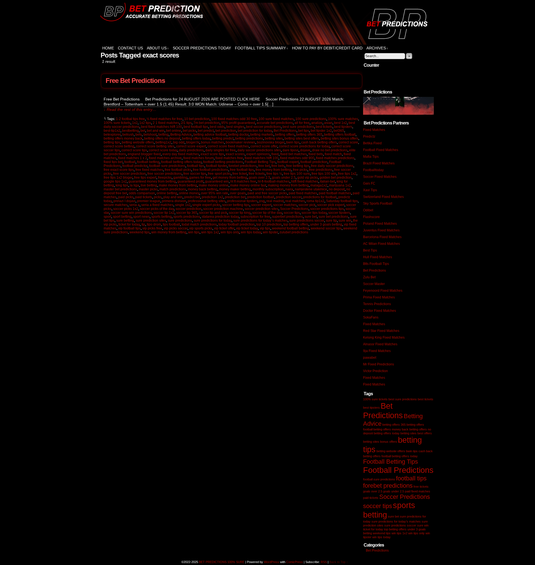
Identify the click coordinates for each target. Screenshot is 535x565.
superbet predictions (287, 217)
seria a (134, 205)
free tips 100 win (324, 174)
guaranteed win (217, 181)
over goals (238, 193)
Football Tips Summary (261, 48)
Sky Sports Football (377, 203)
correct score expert (191, 146)
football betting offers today (181, 162)
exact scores (235, 154)
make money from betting (178, 185)
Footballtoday (373, 170)
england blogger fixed (144, 154)
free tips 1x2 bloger (118, 177)
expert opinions (258, 154)
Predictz (369, 136)
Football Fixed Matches (380, 150)
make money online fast (248, 185)
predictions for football (320, 197)
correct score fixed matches (228, 146)
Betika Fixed (372, 143)
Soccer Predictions (294, 209)
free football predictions (210, 170)
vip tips (265, 228)
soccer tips (292, 213)
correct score (348, 142)
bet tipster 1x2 (321, 131)
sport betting (122, 217)
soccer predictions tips (327, 209)
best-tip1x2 (112, 131)
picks (158, 197)
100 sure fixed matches (276, 119)
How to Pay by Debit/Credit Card (327, 48)
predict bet (192, 197)
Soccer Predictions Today (202, 48)
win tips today (251, 232)
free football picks (178, 170)
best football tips (196, 127)
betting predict (223, 138)
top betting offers (295, 224)
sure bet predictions (333, 217)
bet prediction (225, 131)
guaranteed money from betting (152, 181)
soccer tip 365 (186, 213)
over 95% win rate (214, 193)
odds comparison (142, 193)
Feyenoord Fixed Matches (382, 291)
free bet (264, 166)
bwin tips (293, 142)
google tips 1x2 (115, 181)
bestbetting (130, 131)
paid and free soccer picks (267, 193)
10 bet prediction (197, 119)
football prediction (313, 162)
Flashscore (371, 217)
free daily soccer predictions (332, 166)
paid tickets (143, 197)
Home (108, 48)
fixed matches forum (198, 158)
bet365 (339, 131)
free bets (277, 166)
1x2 (135, 123)
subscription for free (255, 217)
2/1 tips (186, 123)
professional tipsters (242, 201)
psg (262, 201)
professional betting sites (206, 201)
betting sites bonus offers (339, 138)
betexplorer (112, 135)
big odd (178, 142)
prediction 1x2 (212, 197)
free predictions (320, 170)
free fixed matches (149, 170)
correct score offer (264, 146)
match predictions (172, 189)
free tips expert (145, 177)
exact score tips (212, 154)
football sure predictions (167, 166)
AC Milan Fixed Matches (381, 244)
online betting (167, 193)
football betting (148, 162)
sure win (345, 220)
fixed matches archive (165, 158)
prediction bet (235, 197)
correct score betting (119, 146)
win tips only (230, 232)
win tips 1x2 (210, 232)
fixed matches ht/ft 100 (261, 158)
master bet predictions (120, 189)
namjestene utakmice (311, 189)
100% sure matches (343, 119)
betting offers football (340, 135)
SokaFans (370, 317)
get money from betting (230, 177)
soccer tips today (314, 213)
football (129, 162)
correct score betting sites (155, 146)
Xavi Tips (370, 190)
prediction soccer (288, 197)
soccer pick (306, 205)
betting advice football (210, 135)
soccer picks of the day (157, 209)
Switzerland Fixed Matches (383, 197)
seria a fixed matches (157, 205)
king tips (122, 185)
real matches (295, 201)
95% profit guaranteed (238, 123)
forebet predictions (242, 166)
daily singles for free (220, 150)
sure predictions (180, 220)
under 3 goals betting (326, 224)
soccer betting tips (235, 205)
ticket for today (129, 224)
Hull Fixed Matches (377, 257)
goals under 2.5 (284, 177)
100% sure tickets (117, 123)
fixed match (333, 154)
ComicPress (294, 562)
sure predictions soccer (306, 220)
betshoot (150, 135)
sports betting (161, 217)
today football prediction (236, 224)
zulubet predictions (293, 232)
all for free (302, 123)
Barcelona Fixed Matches (382, 237)
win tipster (270, 232)
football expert (288, 162)
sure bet (311, 217)
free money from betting (273, 170)
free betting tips (297, 166)
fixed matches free (229, 158)
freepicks (165, 177)
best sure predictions (298, 127)
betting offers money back (123, 138)
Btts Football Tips (376, 264)
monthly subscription (268, 189)
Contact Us (130, 48)
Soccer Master (374, 284)
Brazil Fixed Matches (379, 163)
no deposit (337, 189)
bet (142, 131)
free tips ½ (274, 174)
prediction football (260, 197)
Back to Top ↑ (338, 562)
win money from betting (168, 232)
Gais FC (369, 183)
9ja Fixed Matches (377, 351)
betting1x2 (163, 142)
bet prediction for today (255, 131)
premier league (148, 201)
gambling (180, 177)
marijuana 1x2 (340, 185)
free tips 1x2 (347, 174)
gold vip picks (307, 177)
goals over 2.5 (259, 177)
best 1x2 (340, 123)
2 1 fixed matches (166, 123)
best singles (235, 127)
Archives (377, 48)
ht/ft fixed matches (304, 181)
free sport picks (219, 174)
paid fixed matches (303, 193)
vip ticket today (247, 228)
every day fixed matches (180, 154)
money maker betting (235, 189)
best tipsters (343, 127)
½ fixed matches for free (165, 119)
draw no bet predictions (329, 150)
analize (316, 123)
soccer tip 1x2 (164, 213)
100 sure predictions (310, 119)
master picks (148, 189)
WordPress (271, 562)
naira (289, 189)
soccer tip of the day (267, 213)
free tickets (257, 174)
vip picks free (152, 228)
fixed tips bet (113, 162)
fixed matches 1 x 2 (132, 158)
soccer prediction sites (261, 209)
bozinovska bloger (270, 142)
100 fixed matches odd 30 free (234, 119)
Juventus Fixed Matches (381, 230)
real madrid (275, 201)
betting (163, 135)
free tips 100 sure (297, 174)
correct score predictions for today (304, 146)
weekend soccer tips (326, 228)
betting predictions (249, 138)
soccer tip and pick (213, 213)
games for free (200, 177)
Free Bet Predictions (135, 80)
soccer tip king (240, 213)
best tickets (324, 127)
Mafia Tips (371, 157)
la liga (134, 185)
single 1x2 (183, 205)
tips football (171, 224)
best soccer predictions (263, 127)
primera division (174, 201)
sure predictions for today (213, 220)
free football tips (242, 170)
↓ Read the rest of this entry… (130, 109)
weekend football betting (290, 228)
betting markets (261, 135)
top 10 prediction (269, 224)
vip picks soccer (176, 228)
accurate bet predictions (275, 123)
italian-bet (327, 181)
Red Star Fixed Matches (381, 331)
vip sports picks (200, 228)
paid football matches (335, 193)
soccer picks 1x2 (125, 209)
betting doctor (238, 135)
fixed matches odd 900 (297, 158)
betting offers (285, 135)
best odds (217, 127)
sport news (141, 217)
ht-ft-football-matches (274, 181)
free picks (300, 170)
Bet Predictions (285, 131)
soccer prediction (188, 209)
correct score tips (134, 150)
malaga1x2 (318, 185)
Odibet (368, 210)
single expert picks (206, 205)
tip (143, 224)
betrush (128, 135)
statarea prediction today (220, 217)
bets (138, 135)
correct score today (163, 150)
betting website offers (138, 142)
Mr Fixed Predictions (378, 364)
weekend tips (140, 232)
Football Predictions (398, 470)
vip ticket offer (224, 228)
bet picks (189, 131)
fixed (275, 154)
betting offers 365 (309, 135)
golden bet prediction (336, 177)
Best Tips (370, 250)
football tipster (216, 166)
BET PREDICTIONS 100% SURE (267, 24)
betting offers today (196, 138)
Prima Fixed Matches (379, 297)
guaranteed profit (190, 181)
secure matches (116, 205)
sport (107, 217)
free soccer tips (194, 174)
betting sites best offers (301, 138)
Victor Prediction (375, 371)
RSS (324, 562)
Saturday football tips (342, 201)
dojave (305, 150)
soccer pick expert (330, 205)
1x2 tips (145, 123)
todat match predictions (199, 224)
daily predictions (191, 150)
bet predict (206, 131)
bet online (173, 131)
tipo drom (154, 224)
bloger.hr (192, 142)
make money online (213, 185)
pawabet (369, 358)
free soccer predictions (164, 174)
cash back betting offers (319, 142)
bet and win (155, 131)
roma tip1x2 (315, 201)
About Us (158, 48)
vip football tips (129, 228)
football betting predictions (223, 162)
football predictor (134, 166)
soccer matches (285, 205)
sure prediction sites (151, 220)
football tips (195, 166)
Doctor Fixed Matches (379, 311)
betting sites (274, 138)
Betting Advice (181, 135)
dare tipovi (290, 150)
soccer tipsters (339, 213)
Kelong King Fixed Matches (384, 337)
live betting (149, 185)
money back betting (202, 189)
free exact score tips (119, 170)
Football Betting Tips (260, 162)
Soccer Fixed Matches (380, 177)
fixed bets (315, 154)
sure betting (125, 220)
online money (189, 193)
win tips (194, 232)
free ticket (239, 174)
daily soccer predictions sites (259, 150)
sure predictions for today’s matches (260, 220)
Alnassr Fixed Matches (380, 344)
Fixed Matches (374, 130)
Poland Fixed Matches (380, 224)
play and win (173, 197)
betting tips (112, 142)
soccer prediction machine (223, 209)
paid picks (125, 197)
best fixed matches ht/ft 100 (161, 127)
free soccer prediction (129, 174)
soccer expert (261, 205)
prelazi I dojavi (124, 201)
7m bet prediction (206, 123)
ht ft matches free (243, 181)
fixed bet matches (293, 154)
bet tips (303, 131)
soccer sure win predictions (131, 213)
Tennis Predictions (377, 304)
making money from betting (288, 185)
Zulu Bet (369, 277)
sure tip (331, 220)
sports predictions (186, 217)
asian (328, 123)
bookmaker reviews (240, 142)
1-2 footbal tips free (130, 119)
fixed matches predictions (335, 158)
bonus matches (212, 142)
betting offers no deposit (162, 138)
